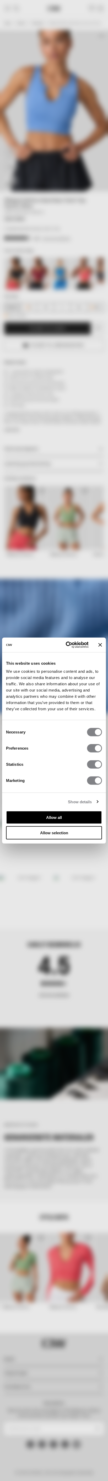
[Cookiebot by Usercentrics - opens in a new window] (67, 645)
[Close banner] (100, 645)
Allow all (54, 817)
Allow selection (54, 832)
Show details (80, 801)
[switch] (94, 748)
